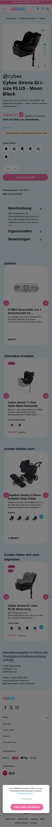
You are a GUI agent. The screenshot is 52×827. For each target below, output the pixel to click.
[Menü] (3, 8)
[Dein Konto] (42, 8)
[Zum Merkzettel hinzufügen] (43, 31)
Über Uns (7, 724)
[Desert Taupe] (27, 518)
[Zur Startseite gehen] (18, 8)
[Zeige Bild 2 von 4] (45, 48)
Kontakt (6, 736)
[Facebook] (5, 708)
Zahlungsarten (9, 751)
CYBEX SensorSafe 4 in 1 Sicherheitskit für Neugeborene (24, 311)
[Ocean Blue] (22, 149)
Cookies (33, 823)
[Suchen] (33, 8)
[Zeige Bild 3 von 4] (45, 51)
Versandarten (9, 766)
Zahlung (34, 819)
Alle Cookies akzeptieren (27, 807)
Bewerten (7, 127)
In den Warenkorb (25, 177)
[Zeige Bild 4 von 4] (45, 55)
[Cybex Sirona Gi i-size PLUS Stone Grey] (26, 583)
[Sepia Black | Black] (19, 425)
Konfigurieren (27, 799)
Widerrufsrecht (21, 823)
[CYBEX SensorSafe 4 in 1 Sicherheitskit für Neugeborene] (26, 287)
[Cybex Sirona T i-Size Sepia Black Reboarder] (26, 380)
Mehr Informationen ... (26, 793)
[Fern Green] (35, 518)
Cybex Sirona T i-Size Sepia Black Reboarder (23, 404)
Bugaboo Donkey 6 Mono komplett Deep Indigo (24, 497)
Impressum (10, 819)
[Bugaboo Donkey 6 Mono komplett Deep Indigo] (26, 473)
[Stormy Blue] (30, 149)
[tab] (25, 219)
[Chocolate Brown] (6, 149)
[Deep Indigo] (19, 518)
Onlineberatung (9, 742)
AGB (42, 819)
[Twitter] (11, 708)
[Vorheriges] (38, 66)
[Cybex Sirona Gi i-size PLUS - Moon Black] (26, 47)
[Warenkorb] (48, 8)
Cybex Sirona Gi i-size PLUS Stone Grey (22, 607)
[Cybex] (12, 77)
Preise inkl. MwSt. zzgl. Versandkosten (21, 119)
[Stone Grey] (14, 149)
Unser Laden (8, 730)
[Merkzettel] (38, 8)
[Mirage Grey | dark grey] (11, 425)
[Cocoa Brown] (11, 518)
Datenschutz (23, 819)
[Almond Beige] (38, 149)
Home (5, 717)
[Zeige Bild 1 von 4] (45, 44)
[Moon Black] (6, 157)
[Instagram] (17, 708)
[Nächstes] (45, 66)
